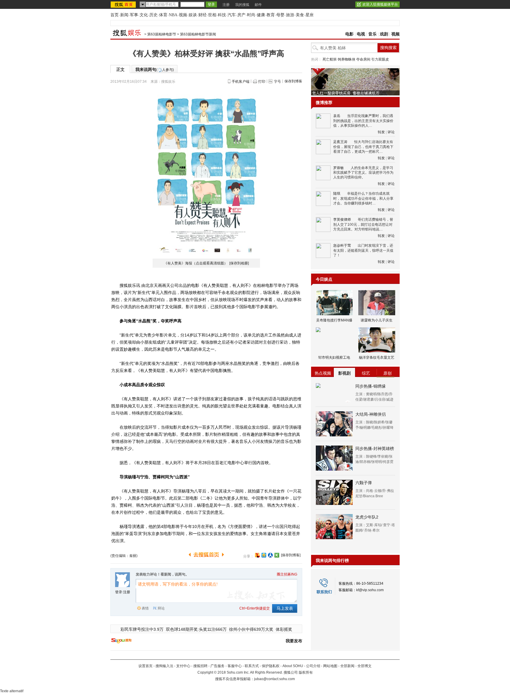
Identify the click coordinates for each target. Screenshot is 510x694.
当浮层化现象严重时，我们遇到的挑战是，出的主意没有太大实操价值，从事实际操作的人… (363, 121)
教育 (271, 15)
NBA (173, 15)
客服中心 (235, 666)
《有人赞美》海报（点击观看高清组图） (196, 263)
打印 (261, 81)
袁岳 (336, 116)
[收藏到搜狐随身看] (276, 555)
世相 (212, 15)
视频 (183, 15)
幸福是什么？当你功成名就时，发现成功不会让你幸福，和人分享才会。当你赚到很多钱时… (363, 198)
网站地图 (330, 666)
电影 (349, 34)
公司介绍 (313, 666)
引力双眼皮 (380, 59)
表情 (145, 608)
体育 (163, 15)
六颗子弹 (363, 482)
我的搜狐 (242, 5)
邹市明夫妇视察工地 (334, 357)
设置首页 (145, 666)
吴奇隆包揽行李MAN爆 (334, 320)
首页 (114, 15)
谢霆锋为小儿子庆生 (377, 320)
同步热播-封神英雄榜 (374, 448)
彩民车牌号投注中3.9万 (142, 629)
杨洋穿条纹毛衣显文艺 (376, 357)
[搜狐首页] (124, 4)
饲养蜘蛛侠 (346, 59)
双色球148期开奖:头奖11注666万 (196, 629)
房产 (241, 15)
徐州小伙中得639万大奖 (251, 629)
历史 (153, 15)
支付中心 (183, 666)
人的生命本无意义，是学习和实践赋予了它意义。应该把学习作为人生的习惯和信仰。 (363, 173)
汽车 (232, 15)
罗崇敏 (338, 168)
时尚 (251, 15)
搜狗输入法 (164, 666)
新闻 (124, 15)
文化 (144, 15)
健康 (261, 15)
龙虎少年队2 (366, 517)
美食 (300, 15)
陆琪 (336, 193)
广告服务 (217, 666)
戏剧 (384, 34)
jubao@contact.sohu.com (274, 679)
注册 (226, 5)
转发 (381, 132)
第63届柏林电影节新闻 (198, 34)
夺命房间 (363, 59)
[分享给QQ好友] (263, 555)
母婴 (280, 15)
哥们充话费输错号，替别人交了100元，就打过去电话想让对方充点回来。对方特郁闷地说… (363, 224)
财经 (202, 15)
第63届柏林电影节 (161, 34)
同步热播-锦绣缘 (370, 386)
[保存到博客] (290, 555)
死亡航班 (330, 59)
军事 (134, 15)
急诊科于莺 (342, 245)
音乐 (372, 34)
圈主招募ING (287, 574)
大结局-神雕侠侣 (370, 414)
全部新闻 (347, 666)
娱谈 (193, 15)
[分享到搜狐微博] (257, 555)
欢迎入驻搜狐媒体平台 (380, 4)
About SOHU (292, 666)
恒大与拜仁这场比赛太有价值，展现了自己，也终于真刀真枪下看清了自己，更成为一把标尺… (363, 147)
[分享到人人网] (270, 555)
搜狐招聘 (200, 666)
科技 (222, 15)
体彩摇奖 (284, 629)
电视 (361, 34)
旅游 (290, 15)
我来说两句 (154, 69)
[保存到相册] (239, 263)
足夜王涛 (340, 142)
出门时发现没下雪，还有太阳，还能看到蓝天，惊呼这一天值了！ (363, 250)
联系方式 (252, 666)
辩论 (161, 608)
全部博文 (364, 666)
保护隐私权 (270, 666)
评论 (391, 132)
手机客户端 (240, 81)
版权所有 (306, 672)
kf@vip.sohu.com (370, 590)
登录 (118, 592)
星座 (309, 15)
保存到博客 (293, 81)
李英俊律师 (342, 219)
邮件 (258, 5)
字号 (277, 81)
